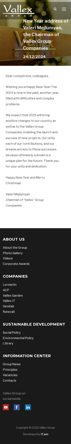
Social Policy (12, 332)
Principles (10, 369)
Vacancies (10, 375)
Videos (8, 258)
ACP (6, 290)
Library (8, 343)
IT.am (44, 434)
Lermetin (9, 284)
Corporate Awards (16, 264)
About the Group (15, 247)
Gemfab (8, 306)
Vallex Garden (13, 295)
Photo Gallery (13, 253)
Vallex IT (9, 301)
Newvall (9, 312)
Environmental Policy (18, 338)
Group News (12, 364)
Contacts (9, 380)
